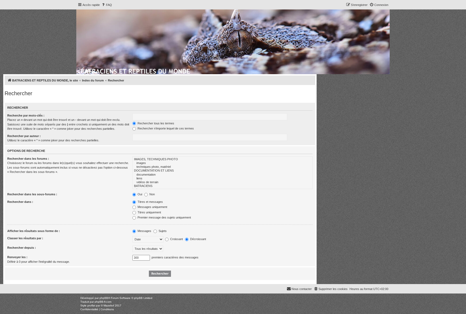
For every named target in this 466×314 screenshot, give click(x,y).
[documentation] (222, 175)
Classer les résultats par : (25, 238)
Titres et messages (150, 201)
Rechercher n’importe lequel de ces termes (165, 128)
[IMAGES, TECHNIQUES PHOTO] (222, 159)
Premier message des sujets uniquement (164, 217)
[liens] (222, 178)
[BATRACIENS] (222, 186)
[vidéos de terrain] (222, 182)
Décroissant (197, 239)
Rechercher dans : (20, 201)
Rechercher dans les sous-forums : (32, 194)
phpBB (104, 297)
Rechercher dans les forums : (28, 158)
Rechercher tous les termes (155, 123)
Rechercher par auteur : (24, 136)
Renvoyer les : (17, 257)
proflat (91, 305)
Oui (139, 194)
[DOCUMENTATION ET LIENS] (222, 171)
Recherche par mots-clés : (25, 115)
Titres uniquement (149, 212)
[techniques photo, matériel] (222, 167)
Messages (144, 231)
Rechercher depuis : (21, 247)
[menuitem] (106, 5)
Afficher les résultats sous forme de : (33, 231)
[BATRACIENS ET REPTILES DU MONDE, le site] (135, 70)
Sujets (162, 231)
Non (152, 194)
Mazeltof (109, 305)
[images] (222, 163)
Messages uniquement (152, 207)
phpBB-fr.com (103, 301)
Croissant (176, 239)
